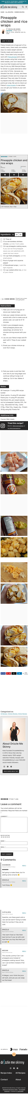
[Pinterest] (11, 766)
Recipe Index (6, 1073)
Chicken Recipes (13, 714)
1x (13, 234)
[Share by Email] (14, 174)
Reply (24, 865)
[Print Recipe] (23, 174)
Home (2, 12)
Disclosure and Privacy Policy (10, 1089)
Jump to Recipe (7, 41)
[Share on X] (14, 673)
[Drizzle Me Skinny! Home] (8, 7)
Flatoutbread (12, 57)
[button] (6, 30)
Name (3, 841)
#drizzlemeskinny (15, 428)
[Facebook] (7, 766)
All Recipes (9, 12)
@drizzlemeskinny (18, 426)
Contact (4, 1079)
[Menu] (26, 7)
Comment (4, 816)
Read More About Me (11, 771)
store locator (11, 85)
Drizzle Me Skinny (14, 29)
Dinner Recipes (19, 12)
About (18, 1079)
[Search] (23, 7)
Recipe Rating (5, 835)
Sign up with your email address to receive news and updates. (14, 2)
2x (17, 234)
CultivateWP (20, 1091)
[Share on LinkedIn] (19, 673)
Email (3, 847)
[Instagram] (4, 766)
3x (20, 234)
